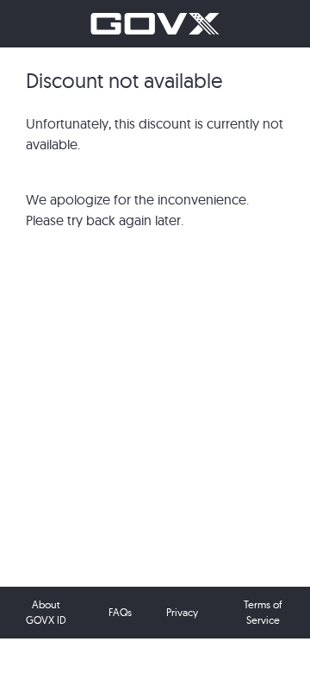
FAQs (120, 612)
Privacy (182, 612)
